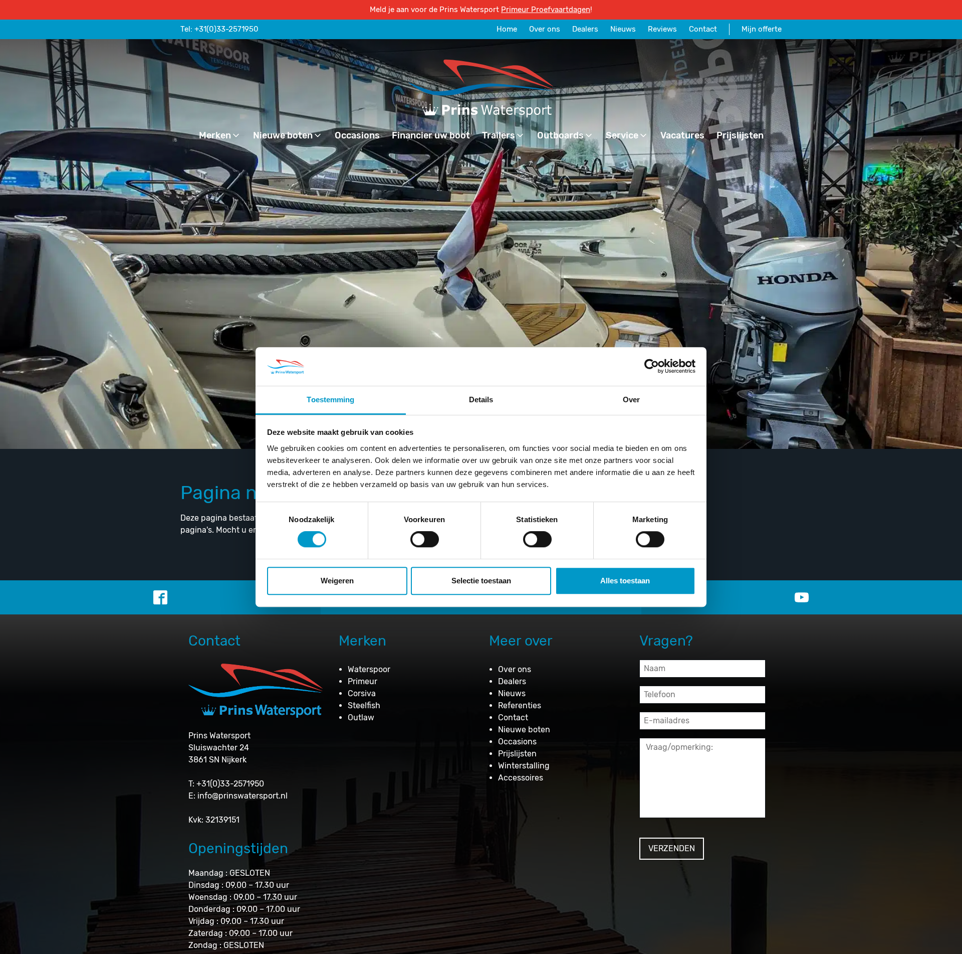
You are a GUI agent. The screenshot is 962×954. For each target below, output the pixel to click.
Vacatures (682, 135)
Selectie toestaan (481, 580)
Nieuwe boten (283, 135)
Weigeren (337, 580)
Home (507, 29)
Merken (215, 135)
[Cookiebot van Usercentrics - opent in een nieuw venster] (651, 366)
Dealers (585, 29)
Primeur (362, 681)
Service (622, 135)
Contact (703, 29)
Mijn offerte (762, 29)
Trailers (498, 135)
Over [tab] (631, 399)
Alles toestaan (625, 580)
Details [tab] (481, 399)
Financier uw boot (431, 135)
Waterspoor (369, 669)
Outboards (560, 135)
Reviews (662, 29)
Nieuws (623, 29)
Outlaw (361, 717)
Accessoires (520, 777)
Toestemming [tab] (330, 399)
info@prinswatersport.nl (242, 796)
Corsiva (362, 693)
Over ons (544, 29)
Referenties (519, 705)
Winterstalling (524, 765)
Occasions (357, 135)
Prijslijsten (740, 135)
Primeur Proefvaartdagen (545, 9)
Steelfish (364, 705)
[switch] (424, 539)
